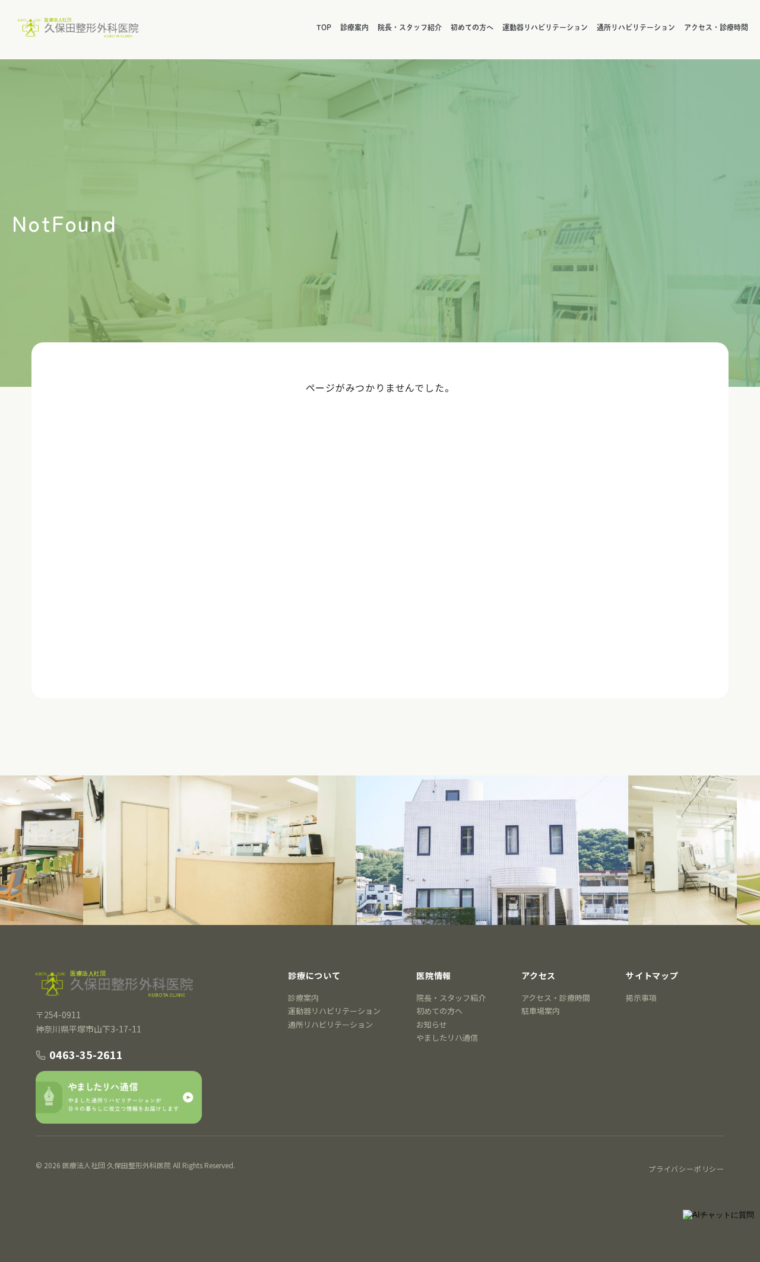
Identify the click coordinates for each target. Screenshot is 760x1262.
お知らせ (431, 1024)
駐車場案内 (540, 1010)
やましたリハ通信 (447, 1037)
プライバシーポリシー (686, 1169)
